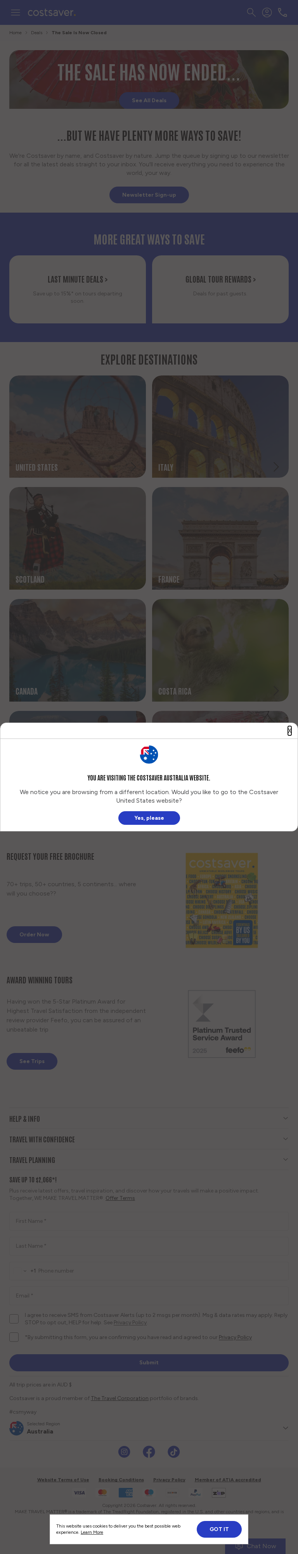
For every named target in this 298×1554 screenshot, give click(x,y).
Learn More (92, 1532)
